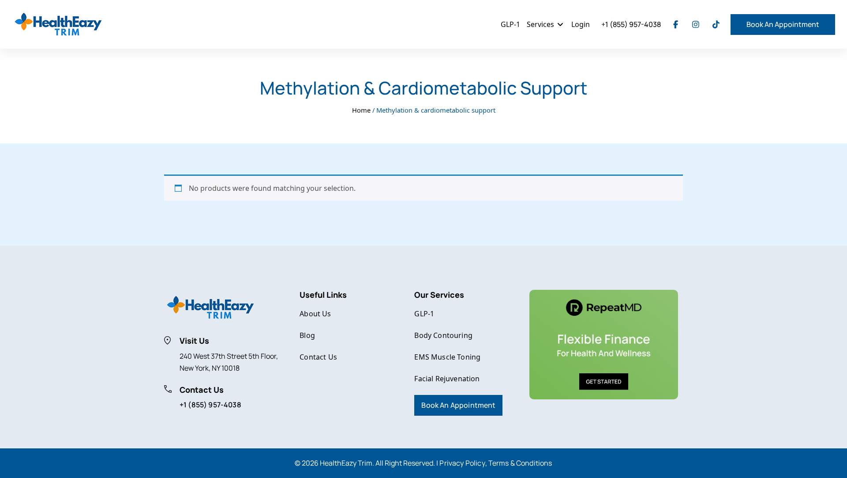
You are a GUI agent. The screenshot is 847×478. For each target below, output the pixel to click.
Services (541, 24)
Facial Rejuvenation (447, 378)
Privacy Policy (462, 463)
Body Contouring (443, 335)
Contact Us (318, 357)
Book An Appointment (782, 24)
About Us (315, 314)
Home (361, 110)
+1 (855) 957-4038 (631, 24)
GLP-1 (510, 24)
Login (580, 24)
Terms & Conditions (520, 463)
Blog (307, 335)
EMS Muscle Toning (447, 357)
